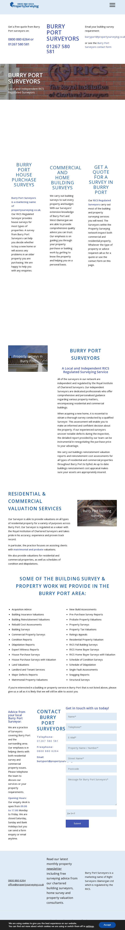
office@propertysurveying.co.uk (26, 884)
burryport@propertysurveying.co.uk (58, 761)
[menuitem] (111, 4)
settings (90, 926)
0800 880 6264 (18, 39)
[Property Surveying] (24, 5)
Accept (107, 924)
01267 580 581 (18, 44)
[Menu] (111, 4)
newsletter (54, 869)
